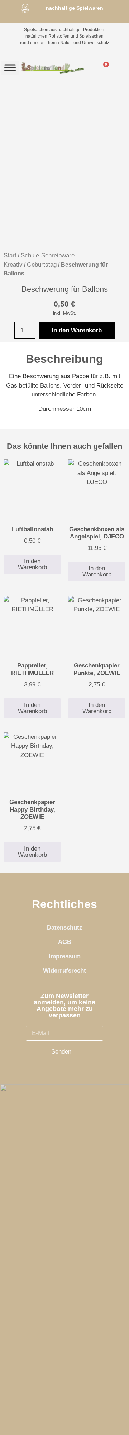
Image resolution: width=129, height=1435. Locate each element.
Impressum (65, 956)
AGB (64, 942)
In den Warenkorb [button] (32, 564)
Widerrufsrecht (64, 970)
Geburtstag (42, 264)
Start (10, 255)
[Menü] (10, 67)
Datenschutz (64, 927)
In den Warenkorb (77, 330)
